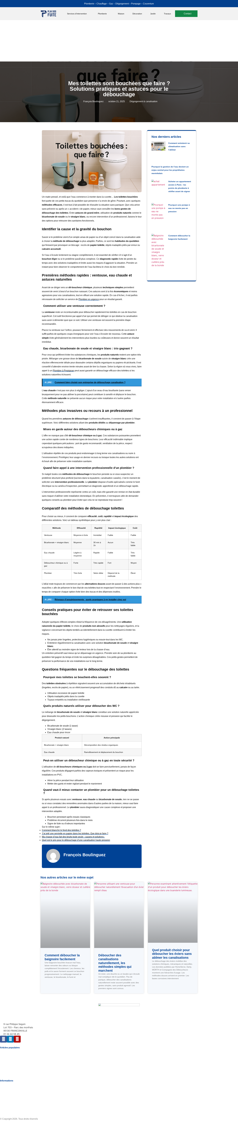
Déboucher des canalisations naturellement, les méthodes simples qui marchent (114, 963)
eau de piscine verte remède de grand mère (21, 1066)
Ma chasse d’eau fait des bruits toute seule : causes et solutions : (73, 837)
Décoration (137, 14)
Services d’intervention (77, 14)
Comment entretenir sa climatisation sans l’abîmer (179, 146)
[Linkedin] (10, 1039)
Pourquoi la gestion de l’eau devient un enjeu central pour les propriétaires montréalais (170, 170)
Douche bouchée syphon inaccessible (18, 1061)
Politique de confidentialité (13, 1089)
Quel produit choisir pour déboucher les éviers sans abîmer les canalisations (172, 953)
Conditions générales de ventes (15, 1084)
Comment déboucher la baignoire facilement (62, 957)
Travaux (167, 14)
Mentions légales (8, 1100)
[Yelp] (17, 1039)
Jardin (153, 14)
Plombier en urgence (89, 299)
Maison (121, 14)
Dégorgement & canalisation (143, 101)
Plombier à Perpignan (63, 370)
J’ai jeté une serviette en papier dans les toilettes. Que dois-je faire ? (75, 833)
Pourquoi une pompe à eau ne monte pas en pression (179, 208)
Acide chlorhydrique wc (11, 1051)
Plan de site (6, 1110)
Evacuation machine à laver (14, 1056)
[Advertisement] (119, 41)
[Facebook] (3, 1039)
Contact (4, 1105)
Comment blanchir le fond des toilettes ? (61, 830)
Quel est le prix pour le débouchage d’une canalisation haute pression (76, 840)
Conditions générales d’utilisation (16, 1094)
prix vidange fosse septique (13, 1072)
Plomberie (102, 14)
